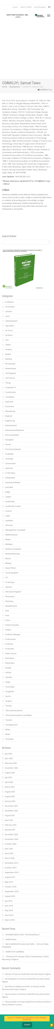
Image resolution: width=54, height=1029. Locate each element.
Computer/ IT (10, 387)
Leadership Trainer (13, 506)
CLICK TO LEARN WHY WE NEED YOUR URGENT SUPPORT (27, 1018)
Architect (9, 335)
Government (10, 463)
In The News (10, 473)
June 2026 (9, 758)
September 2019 (11, 872)
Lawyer (8, 496)
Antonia (8, 974)
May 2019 (9, 882)
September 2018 (11, 891)
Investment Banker (12, 482)
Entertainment (11, 425)
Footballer (9, 454)
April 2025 (9, 782)
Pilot (7, 611)
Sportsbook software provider (17, 986)
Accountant (10, 306)
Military (8, 563)
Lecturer (8, 511)
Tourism (8, 720)
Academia (9, 302)
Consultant (9, 397)
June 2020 (9, 848)
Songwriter (9, 691)
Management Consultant (15, 530)
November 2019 (11, 863)
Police (7, 620)
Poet (7, 615)
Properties (9, 649)
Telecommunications (13, 710)
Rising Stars (10, 663)
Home (15, 7)
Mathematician (11, 535)
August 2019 (10, 877)
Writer (7, 729)
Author (8, 344)
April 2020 (9, 853)
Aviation (8, 349)
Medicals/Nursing (12, 554)
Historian (9, 468)
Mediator (9, 544)
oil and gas (9, 582)
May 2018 (9, 910)
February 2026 (11, 763)
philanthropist (11, 606)
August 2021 (10, 815)
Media (8, 539)
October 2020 (10, 844)
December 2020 (11, 834)
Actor (7, 316)
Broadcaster (10, 363)
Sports (8, 696)
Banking (8, 359)
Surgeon (8, 701)
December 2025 (11, 768)
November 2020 (11, 839)
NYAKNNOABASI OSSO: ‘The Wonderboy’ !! (23, 934)
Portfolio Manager (12, 634)
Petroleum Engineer (13, 592)
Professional (10, 639)
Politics (8, 630)
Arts (7, 340)
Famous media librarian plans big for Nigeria (32, 974)
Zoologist (9, 739)
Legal (7, 515)
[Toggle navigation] (49, 15)
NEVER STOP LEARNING (15, 952)
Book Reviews (40, 7)
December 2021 (11, 806)
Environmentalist (12, 435)
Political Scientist (12, 625)
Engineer (8, 416)
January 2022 (10, 801)
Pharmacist (9, 596)
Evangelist (9, 439)
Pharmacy (9, 601)
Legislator (9, 520)
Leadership (10, 501)
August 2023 (10, 791)
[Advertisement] (27, 51)
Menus (8, 558)
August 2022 (10, 796)
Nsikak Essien (11, 939)
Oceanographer (11, 573)
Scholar (8, 672)
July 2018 (8, 901)
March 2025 (10, 787)
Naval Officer (10, 568)
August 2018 (10, 896)
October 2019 (10, 867)
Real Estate (9, 658)
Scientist (8, 677)
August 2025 (10, 772)
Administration (11, 321)
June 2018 (9, 905)
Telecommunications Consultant (18, 715)
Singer (7, 682)
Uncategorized (11, 725)
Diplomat (9, 401)
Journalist (9, 487)
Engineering (10, 420)
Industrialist (10, 477)
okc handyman (11, 979)
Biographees (15, 87)
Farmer (8, 444)
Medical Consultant (13, 549)
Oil (6, 577)
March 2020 (10, 858)
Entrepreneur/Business (14, 430)
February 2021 (11, 825)
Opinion (8, 587)
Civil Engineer (10, 373)
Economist (9, 406)
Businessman (10, 368)
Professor (9, 644)
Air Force (9, 330)
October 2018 (10, 886)
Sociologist (9, 687)
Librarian (9, 525)
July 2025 (8, 777)
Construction (10, 392)
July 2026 (8, 753)
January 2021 (10, 829)
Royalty (8, 668)
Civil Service (10, 378)
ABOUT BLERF (26, 7)
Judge (7, 492)
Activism (8, 311)
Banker (8, 354)
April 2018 (9, 915)
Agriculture (9, 325)
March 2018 (10, 920)
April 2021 (9, 820)
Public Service (10, 653)
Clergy (8, 382)
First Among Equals (13, 449)
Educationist (10, 411)
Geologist (9, 458)
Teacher (8, 706)
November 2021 (11, 810)
